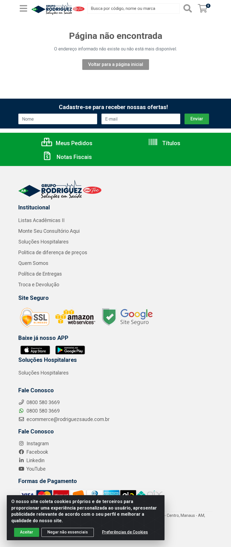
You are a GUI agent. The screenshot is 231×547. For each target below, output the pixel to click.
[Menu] (23, 8)
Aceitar (26, 532)
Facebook (36, 452)
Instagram (37, 443)
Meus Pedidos (73, 143)
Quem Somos (33, 263)
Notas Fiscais (73, 157)
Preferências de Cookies (125, 532)
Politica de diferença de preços (52, 252)
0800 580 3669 (42, 411)
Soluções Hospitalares (43, 242)
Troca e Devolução (38, 284)
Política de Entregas (40, 274)
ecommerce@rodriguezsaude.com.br (67, 419)
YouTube (35, 469)
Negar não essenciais (67, 532)
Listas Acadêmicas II (41, 220)
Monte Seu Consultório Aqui (49, 231)
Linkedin (35, 460)
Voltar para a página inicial (115, 64)
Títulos (170, 143)
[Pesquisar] (188, 8)
